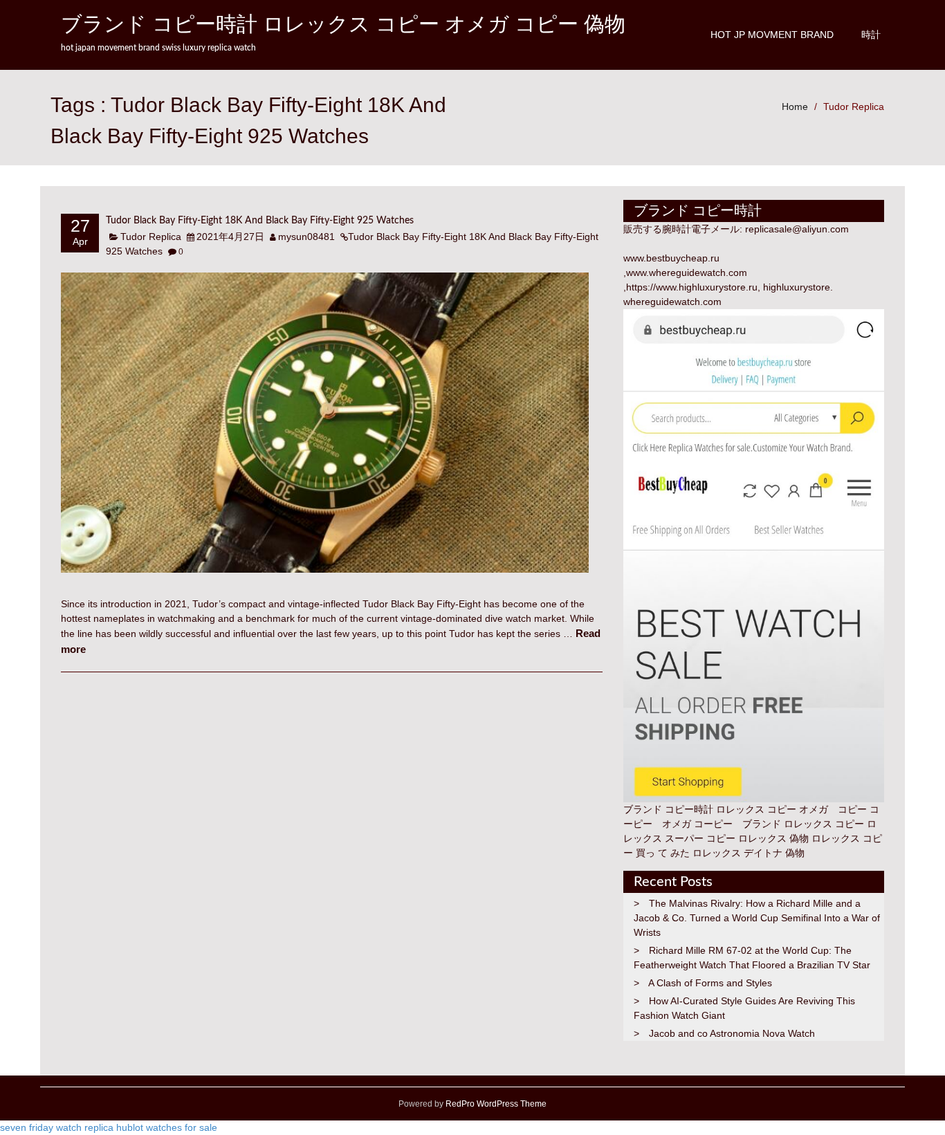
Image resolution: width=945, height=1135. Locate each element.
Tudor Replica (853, 106)
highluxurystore (796, 287)
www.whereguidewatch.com (686, 272)
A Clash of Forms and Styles (710, 982)
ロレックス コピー (824, 823)
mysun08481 (306, 236)
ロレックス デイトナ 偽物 (748, 852)
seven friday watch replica (56, 1127)
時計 (871, 34)
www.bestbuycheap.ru (671, 258)
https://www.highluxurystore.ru (692, 287)
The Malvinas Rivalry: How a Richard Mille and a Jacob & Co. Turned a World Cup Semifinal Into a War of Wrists (757, 918)
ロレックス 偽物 (773, 838)
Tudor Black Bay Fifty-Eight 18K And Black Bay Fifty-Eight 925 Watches (260, 220)
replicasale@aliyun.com (797, 228)
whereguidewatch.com (672, 301)
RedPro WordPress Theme (495, 1104)
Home (795, 106)
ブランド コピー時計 (668, 809)
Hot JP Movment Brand (772, 34)
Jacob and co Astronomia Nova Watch (732, 1033)
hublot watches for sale (166, 1127)
